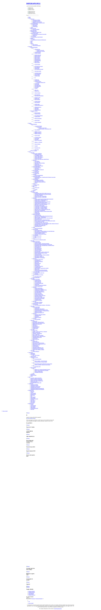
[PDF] (34, 418)
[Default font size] (31, 12)
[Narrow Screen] (31, 9)
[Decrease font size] (31, 13)
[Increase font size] (31, 11)
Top (29, 601)
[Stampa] (31, 418)
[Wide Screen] (30, 8)
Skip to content (5, 411)
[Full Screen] (30, 7)
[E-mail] (27, 418)
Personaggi (33, 598)
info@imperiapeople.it (58, 608)
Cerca (27, 15)
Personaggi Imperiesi (38, 598)
